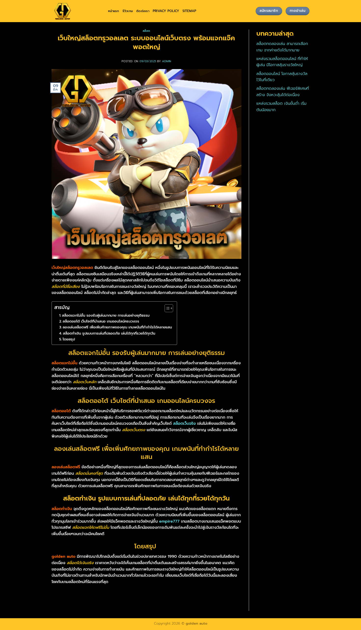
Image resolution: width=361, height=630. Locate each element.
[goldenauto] (76, 11)
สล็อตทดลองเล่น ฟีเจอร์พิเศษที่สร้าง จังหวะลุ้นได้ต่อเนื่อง (282, 92)
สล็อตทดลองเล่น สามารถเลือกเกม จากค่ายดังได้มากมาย (282, 47)
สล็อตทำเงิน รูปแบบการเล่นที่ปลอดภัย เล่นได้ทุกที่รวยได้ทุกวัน (109, 333)
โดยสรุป (69, 339)
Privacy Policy (166, 11)
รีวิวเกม (128, 11)
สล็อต (146, 31)
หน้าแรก (113, 11)
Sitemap (189, 11)
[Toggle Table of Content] (166, 308)
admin (166, 61)
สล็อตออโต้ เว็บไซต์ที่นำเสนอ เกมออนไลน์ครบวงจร (101, 321)
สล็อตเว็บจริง (184, 423)
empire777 (169, 521)
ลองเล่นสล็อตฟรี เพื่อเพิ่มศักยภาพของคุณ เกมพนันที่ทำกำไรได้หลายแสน (117, 327)
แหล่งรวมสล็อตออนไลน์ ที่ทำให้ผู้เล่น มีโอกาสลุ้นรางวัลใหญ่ (282, 62)
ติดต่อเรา (142, 11)
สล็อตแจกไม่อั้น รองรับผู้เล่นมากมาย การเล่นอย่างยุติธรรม (106, 315)
